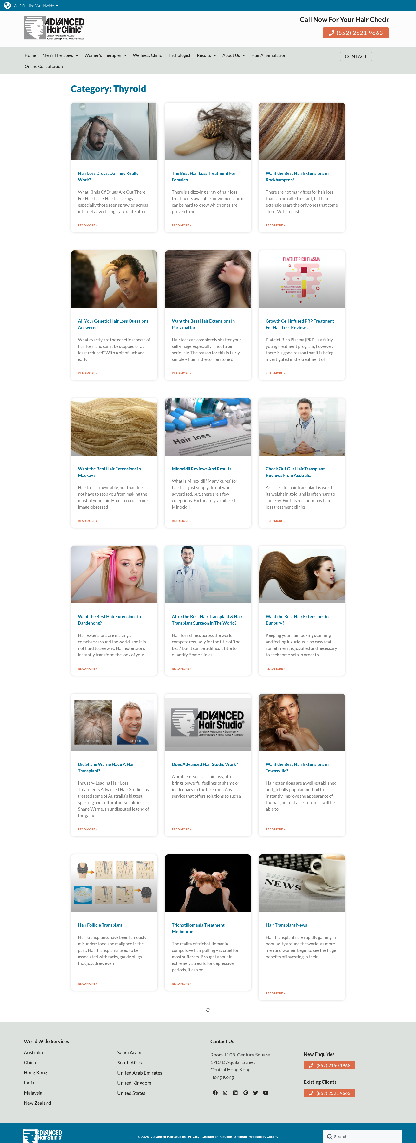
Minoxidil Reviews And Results (201, 468)
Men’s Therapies (57, 55)
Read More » (87, 225)
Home (30, 55)
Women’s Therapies (103, 55)
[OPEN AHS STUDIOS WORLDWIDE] (57, 5)
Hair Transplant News (286, 925)
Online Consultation (44, 66)
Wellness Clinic (147, 55)
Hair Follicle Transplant (100, 925)
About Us (231, 55)
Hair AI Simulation (268, 55)
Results (204, 55)
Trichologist (179, 55)
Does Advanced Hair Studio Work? (205, 764)
